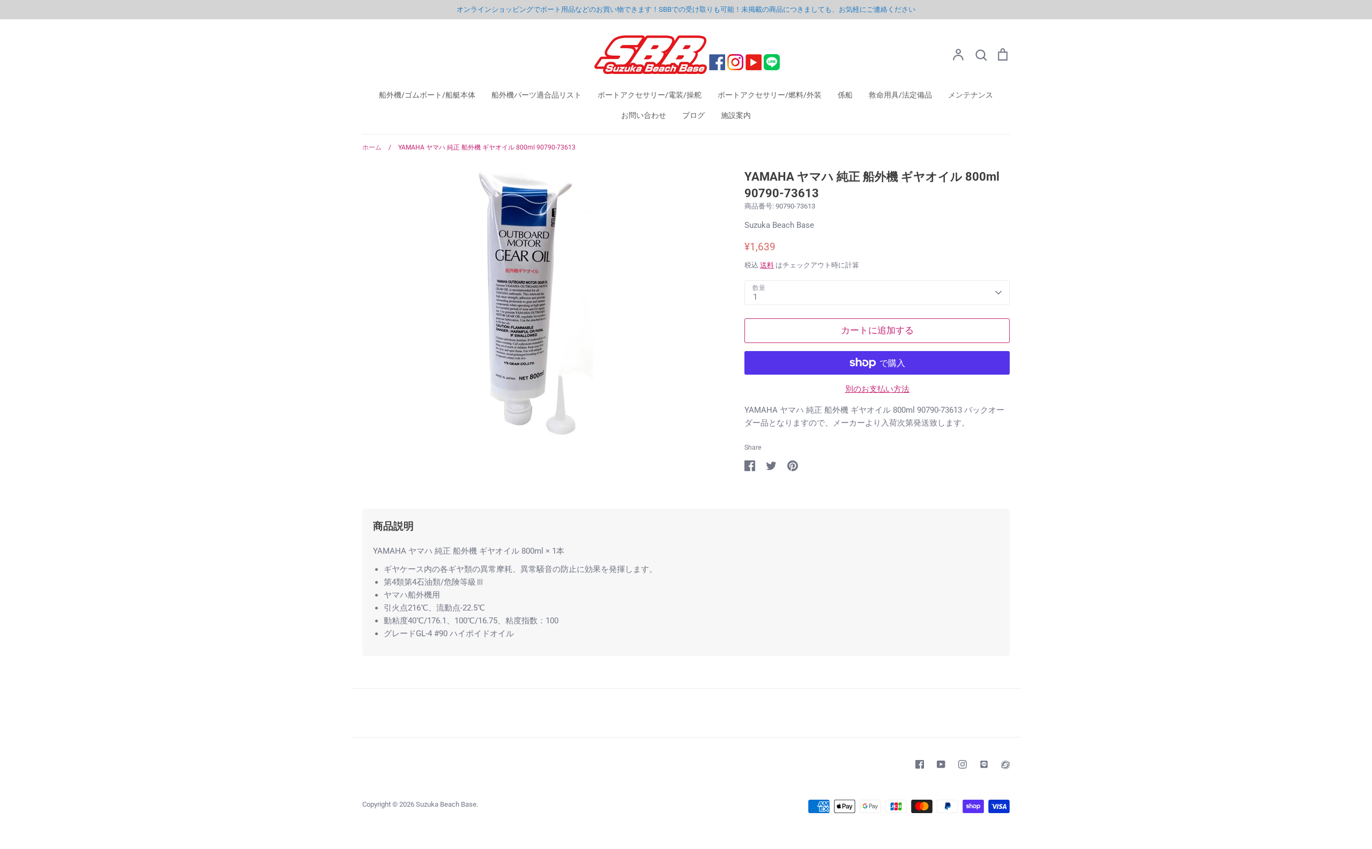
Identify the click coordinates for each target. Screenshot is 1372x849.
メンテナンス (970, 95)
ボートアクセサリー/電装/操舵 (650, 95)
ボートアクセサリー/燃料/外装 (770, 95)
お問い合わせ (643, 115)
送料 (767, 265)
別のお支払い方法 (877, 389)
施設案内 (736, 115)
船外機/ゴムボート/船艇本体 (427, 95)
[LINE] (984, 764)
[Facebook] (919, 764)
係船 (845, 95)
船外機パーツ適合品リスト (536, 95)
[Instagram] (962, 764)
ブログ (693, 115)
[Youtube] (941, 764)
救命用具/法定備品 (900, 95)
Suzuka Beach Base (779, 225)
